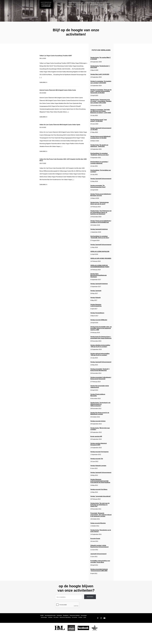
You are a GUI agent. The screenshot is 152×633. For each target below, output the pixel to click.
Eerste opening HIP (96, 436)
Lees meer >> (43, 82)
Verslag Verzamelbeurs (97, 313)
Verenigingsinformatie (78, 2)
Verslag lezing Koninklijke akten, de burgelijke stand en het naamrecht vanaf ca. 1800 (101, 328)
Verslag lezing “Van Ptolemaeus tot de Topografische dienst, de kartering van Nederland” (100, 212)
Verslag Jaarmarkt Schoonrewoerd (100, 178)
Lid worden (108, 4)
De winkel (89, 4)
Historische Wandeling (98, 4)
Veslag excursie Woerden (98, 523)
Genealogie (71, 4)
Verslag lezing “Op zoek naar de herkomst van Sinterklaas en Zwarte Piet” (99, 505)
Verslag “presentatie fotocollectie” (100, 496)
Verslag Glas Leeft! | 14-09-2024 (99, 74)
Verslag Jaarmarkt (95, 290)
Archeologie (78, 4)
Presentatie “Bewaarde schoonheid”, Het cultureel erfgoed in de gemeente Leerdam (100, 514)
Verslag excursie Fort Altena (98, 489)
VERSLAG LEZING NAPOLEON (99, 251)
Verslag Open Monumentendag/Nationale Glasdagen (98, 275)
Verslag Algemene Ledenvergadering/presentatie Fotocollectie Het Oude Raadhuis (100, 481)
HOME (70, 2)
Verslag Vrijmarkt (95, 297)
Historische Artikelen (102, 2)
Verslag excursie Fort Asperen (99, 451)
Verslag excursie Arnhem (97, 421)
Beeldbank (93, 2)
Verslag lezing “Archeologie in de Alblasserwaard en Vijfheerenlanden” (100, 404)
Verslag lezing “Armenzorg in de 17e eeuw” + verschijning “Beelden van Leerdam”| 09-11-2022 (100, 101)
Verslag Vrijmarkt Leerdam (98, 465)
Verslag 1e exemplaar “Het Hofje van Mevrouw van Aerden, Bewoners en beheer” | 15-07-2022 (100, 111)
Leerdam (84, 4)
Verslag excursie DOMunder (98, 320)
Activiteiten (87, 2)
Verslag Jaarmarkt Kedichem (99, 229)
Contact (70, 6)
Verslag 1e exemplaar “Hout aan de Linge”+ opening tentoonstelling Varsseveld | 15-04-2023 (100, 91)
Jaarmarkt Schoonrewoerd (98, 553)
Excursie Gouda (95, 538)
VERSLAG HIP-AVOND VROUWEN (100, 258)
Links (74, 6)
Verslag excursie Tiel (96, 458)
